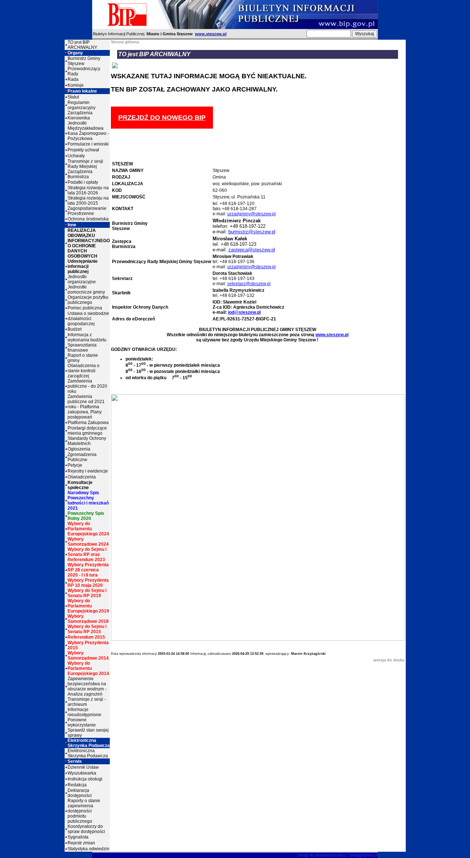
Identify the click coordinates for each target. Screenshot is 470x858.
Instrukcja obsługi (85, 779)
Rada (73, 79)
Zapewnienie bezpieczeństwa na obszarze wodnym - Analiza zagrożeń (87, 686)
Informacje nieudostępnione (84, 712)
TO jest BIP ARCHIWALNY (82, 45)
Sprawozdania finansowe (82, 347)
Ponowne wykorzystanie (82, 722)
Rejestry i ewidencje (88, 471)
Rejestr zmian (81, 843)
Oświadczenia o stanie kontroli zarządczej (84, 370)
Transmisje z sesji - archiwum (87, 702)
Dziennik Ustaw (83, 767)
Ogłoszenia (79, 449)
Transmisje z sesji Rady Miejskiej (85, 164)
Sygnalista (78, 837)
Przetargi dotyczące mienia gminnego (87, 431)
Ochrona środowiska (88, 219)
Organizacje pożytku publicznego (88, 300)
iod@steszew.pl (244, 312)
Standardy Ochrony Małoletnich (87, 441)
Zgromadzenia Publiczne (82, 457)
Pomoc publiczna (85, 307)
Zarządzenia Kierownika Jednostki (80, 118)
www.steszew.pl (211, 34)
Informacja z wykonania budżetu (87, 337)
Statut (73, 97)
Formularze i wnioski (88, 144)
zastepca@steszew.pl (251, 249)
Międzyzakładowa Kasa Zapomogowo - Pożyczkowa (88, 133)
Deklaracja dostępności (80, 793)
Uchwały (76, 155)
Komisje (76, 85)
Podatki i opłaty (83, 182)
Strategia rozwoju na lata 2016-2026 (88, 190)
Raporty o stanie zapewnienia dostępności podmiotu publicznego (84, 811)
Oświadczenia (82, 477)
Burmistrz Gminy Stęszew (84, 61)
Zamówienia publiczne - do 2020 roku (87, 386)
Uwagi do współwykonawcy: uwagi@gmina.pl (337, 855)
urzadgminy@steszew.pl (251, 213)
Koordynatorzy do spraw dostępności (86, 829)
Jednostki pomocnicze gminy (86, 289)
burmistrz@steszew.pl (251, 231)
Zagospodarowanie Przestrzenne (87, 211)
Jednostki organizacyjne (82, 279)
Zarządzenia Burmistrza (80, 174)
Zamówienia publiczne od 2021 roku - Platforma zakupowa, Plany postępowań (86, 407)
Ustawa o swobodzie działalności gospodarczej (88, 318)
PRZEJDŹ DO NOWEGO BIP (162, 117)
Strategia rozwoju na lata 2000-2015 (88, 200)
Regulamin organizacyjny (81, 105)
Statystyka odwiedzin (88, 848)
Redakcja (77, 784)
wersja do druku (389, 660)
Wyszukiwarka (82, 773)
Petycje (75, 465)
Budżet (75, 329)
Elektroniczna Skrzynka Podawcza (88, 753)
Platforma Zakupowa (88, 422)
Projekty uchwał (83, 149)
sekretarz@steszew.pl (249, 283)
